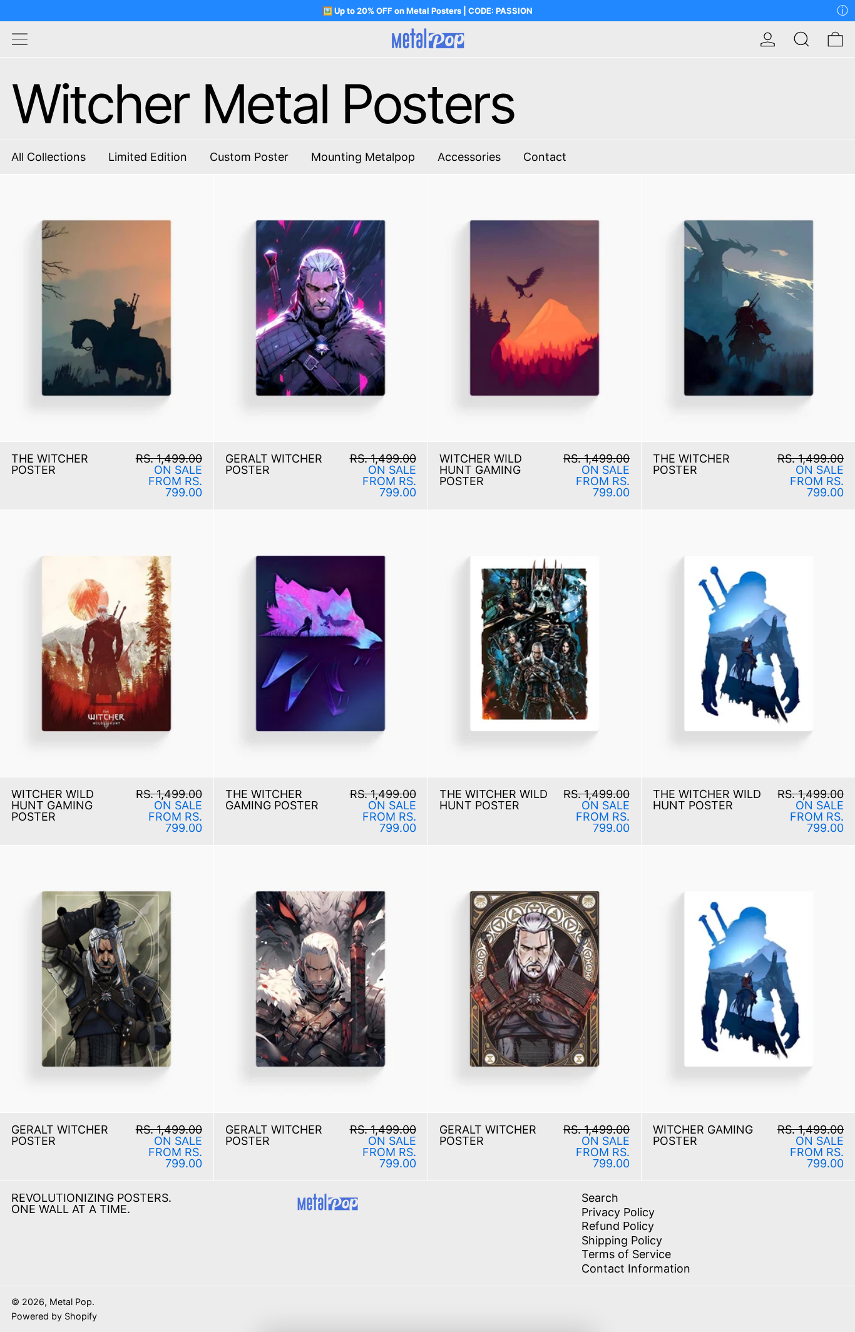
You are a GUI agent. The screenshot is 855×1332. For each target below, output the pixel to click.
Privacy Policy (618, 1212)
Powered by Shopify (54, 1316)
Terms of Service (626, 1254)
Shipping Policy (621, 1240)
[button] (801, 39)
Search (599, 1197)
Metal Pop (70, 1301)
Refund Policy (617, 1225)
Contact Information (635, 1268)
